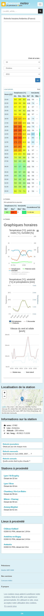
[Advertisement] (22, 39)
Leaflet (4, 407)
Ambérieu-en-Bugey (17, 538)
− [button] (4, 396)
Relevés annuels (16, 460)
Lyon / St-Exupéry (11, 477)
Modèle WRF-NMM (7, 570)
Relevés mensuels (17, 452)
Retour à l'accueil (15, 4)
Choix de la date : (34, 58)
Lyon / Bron (10, 485)
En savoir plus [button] (10, 606)
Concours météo (6, 580)
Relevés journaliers (15, 445)
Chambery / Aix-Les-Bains (15, 492)
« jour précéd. (8, 89)
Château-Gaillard (17, 530)
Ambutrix (16, 545)
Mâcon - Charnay (11, 500)
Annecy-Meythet (11, 508)
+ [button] (4, 392)
